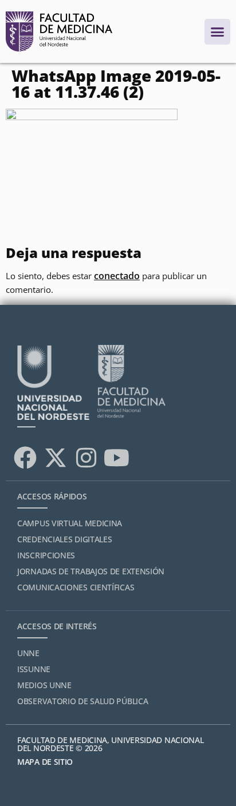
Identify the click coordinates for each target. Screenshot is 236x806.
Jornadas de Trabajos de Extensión (90, 571)
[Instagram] (86, 457)
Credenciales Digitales (64, 539)
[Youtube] (116, 457)
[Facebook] (25, 457)
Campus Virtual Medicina (69, 523)
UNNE (28, 653)
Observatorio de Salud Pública (82, 701)
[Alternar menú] (217, 32)
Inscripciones (46, 555)
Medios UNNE (44, 685)
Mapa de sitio (45, 761)
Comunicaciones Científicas (75, 587)
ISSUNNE (33, 669)
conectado (117, 275)
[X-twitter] (55, 457)
